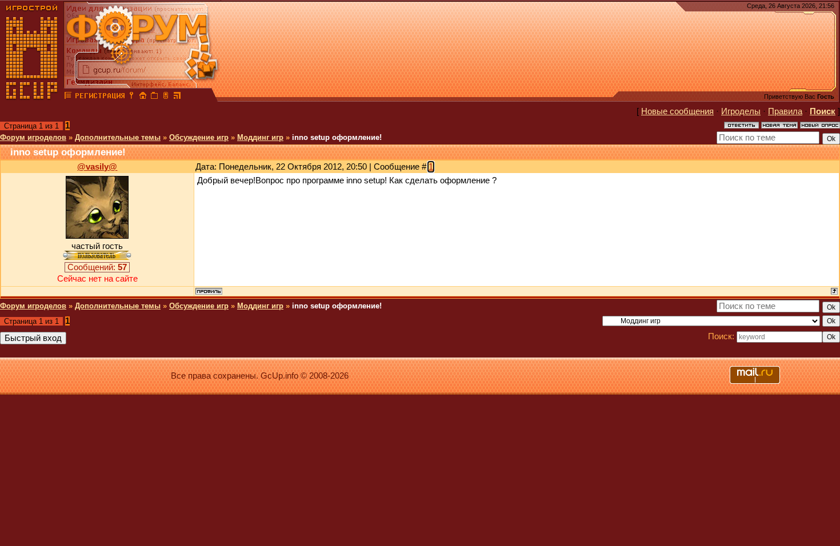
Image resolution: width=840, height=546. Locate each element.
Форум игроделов (33, 137)
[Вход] (131, 97)
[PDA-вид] (165, 97)
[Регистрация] (100, 97)
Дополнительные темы (118, 137)
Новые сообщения (677, 111)
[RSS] (177, 97)
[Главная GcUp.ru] (32, 97)
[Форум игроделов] (68, 97)
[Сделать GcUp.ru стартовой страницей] (143, 97)
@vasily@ (97, 166)
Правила (785, 111)
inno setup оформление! (337, 137)
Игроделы (741, 111)
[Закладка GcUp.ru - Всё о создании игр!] (154, 97)
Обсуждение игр (199, 137)
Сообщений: (97, 267)
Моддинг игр (260, 137)
